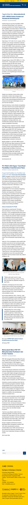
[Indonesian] (23, 1)
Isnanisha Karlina (12, 20)
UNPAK (21, 28)
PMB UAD (12, 1)
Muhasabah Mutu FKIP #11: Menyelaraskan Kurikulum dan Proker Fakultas (12, 352)
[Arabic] (18, 1)
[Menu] (25, 5)
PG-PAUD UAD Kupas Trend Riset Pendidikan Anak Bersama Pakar (13, 167)
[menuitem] (18, 0)
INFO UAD (7, 1)
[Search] (22, 5)
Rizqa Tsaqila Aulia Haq (13, 169)
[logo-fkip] (11, 5)
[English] (20, 1)
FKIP (10, 41)
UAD (16, 25)
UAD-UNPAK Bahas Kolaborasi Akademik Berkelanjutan (13, 17)
